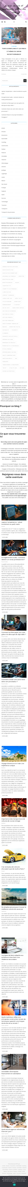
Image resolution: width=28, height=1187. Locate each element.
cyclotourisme (7, 301)
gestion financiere (8, 320)
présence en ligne (8, 339)
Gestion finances (8, 317)
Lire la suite (5, 537)
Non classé (4, 184)
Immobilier (4, 156)
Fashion (3, 149)
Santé (2, 194)
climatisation (7, 292)
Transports (4, 208)
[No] (26, 1181)
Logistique (4, 173)
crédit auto (18, 298)
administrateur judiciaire (10, 266)
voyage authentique (9, 371)
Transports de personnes (8, 212)
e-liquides (17, 304)
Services (3, 198)
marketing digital (14, 326)
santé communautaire (9, 355)
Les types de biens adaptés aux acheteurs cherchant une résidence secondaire (12, 957)
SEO (16, 358)
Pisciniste (15, 330)
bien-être (21, 276)
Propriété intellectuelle (10, 336)
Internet (3, 166)
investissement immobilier (10, 323)
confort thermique (8, 295)
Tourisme (14, 46)
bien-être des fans (8, 279)
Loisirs (3, 177)
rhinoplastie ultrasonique (11, 345)
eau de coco (6, 307)
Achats (3, 128)
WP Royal (18, 1164)
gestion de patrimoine (9, 311)
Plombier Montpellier (8, 237)
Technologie (4, 201)
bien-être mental (8, 282)
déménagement (7, 304)
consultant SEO (7, 298)
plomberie (5, 333)
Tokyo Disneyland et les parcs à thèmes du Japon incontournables (14, 51)
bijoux (17, 282)
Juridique (3, 170)
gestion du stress (8, 314)
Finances (3, 152)
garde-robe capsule (18, 307)
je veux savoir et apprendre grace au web (14, 9)
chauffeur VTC (7, 285)
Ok (14, 1184)
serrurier (5, 361)
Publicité (3, 191)
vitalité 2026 (13, 367)
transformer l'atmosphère (11, 364)
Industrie (3, 159)
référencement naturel (9, 352)
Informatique (4, 163)
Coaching (3, 142)
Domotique (17, 301)
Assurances (4, 135)
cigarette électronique (10, 288)
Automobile (4, 138)
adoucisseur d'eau (8, 269)
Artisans (3, 131)
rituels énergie (7, 349)
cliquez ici (23, 497)
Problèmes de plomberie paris (10, 243)
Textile (14, 1173)
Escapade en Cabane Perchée (10, 231)
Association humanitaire (10, 273)
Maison (3, 180)
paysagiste (6, 330)
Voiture (22, 367)
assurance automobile (9, 276)
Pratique (3, 187)
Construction (4, 145)
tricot (5, 367)
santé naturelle (7, 358)
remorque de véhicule (9, 342)
